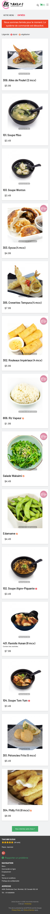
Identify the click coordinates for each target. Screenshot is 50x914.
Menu (3, 866)
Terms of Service (29, 910)
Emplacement (6, 872)
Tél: (8, 892)
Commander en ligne (9, 869)
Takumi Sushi (8, 839)
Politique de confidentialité (10, 881)
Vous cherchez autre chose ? (25, 829)
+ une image (43, 208)
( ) (43, 4)
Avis (3, 875)
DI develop (28, 904)
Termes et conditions (8, 878)
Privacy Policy (16, 910)
